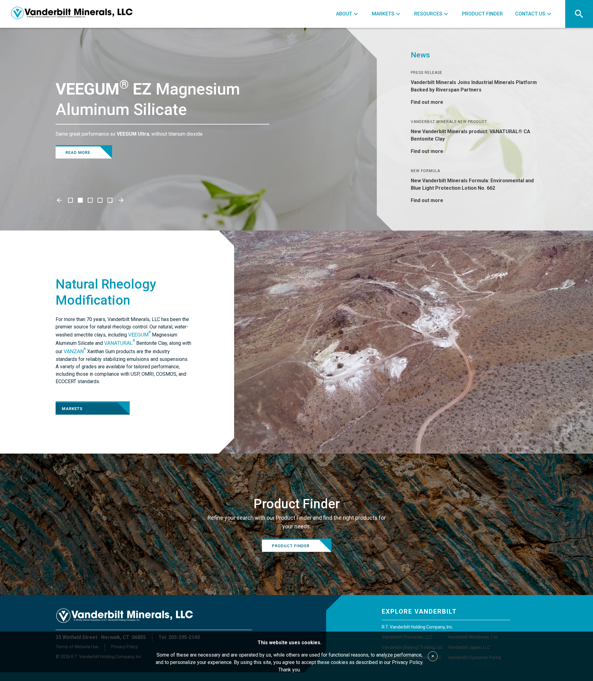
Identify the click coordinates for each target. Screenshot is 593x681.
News (420, 55)
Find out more (427, 102)
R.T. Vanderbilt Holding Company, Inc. (417, 626)
